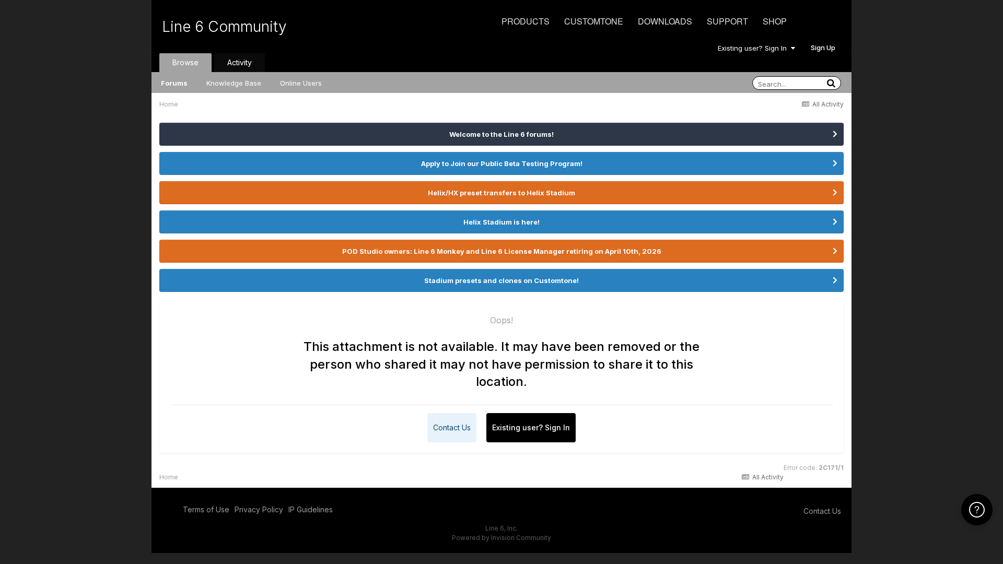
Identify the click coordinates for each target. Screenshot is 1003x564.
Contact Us (452, 427)
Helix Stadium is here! (501, 222)
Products (525, 21)
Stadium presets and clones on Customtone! (501, 280)
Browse (185, 62)
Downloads (665, 21)
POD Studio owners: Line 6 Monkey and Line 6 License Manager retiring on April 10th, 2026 (501, 251)
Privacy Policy (259, 509)
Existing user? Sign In (754, 48)
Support (727, 21)
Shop (775, 21)
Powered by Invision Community (501, 538)
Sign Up (823, 47)
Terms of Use (206, 509)
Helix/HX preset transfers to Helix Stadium (501, 193)
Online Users (301, 83)
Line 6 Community (224, 27)
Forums (174, 83)
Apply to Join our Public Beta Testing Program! (501, 163)
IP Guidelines (310, 509)
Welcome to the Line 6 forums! (501, 134)
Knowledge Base (233, 83)
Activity (239, 62)
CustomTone (593, 21)
